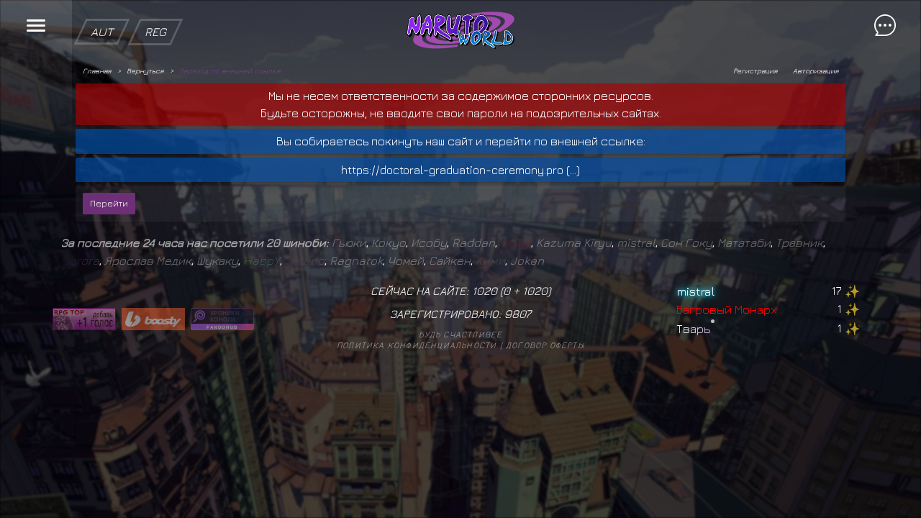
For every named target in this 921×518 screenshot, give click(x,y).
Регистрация (755, 70)
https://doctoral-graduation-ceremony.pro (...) (460, 170)
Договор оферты (545, 345)
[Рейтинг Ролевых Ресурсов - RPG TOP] (84, 319)
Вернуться (145, 70)
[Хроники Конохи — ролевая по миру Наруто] (222, 319)
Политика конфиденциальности (416, 345)
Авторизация (815, 70)
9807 (517, 313)
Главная (97, 70)
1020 (535, 290)
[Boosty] (153, 319)
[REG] (155, 7)
